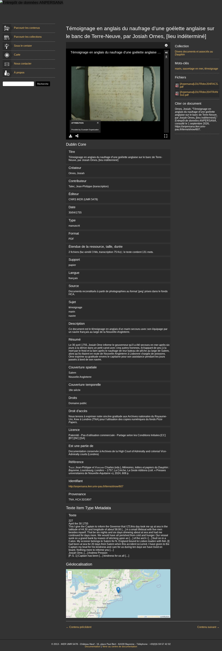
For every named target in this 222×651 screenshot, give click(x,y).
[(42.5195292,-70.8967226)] (118, 590)
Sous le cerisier (23, 45)
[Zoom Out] (77, 57)
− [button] (70, 577)
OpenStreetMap (153, 616)
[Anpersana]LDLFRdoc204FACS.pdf (199, 85)
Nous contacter (22, 63)
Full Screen (166, 136)
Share (77, 136)
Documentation (92, 646)
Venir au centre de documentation (119, 646)
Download (70, 136)
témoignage (211, 68)
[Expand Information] (166, 52)
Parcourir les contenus (27, 27)
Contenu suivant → (208, 627)
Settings (166, 45)
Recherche (42, 84)
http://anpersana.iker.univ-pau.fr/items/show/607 (96, 486)
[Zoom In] (71, 57)
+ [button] (70, 572)
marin (178, 68)
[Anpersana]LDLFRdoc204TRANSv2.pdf (199, 93)
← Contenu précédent (78, 627)
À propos (19, 72)
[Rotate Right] (82, 57)
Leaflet (141, 616)
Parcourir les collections (28, 36)
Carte (17, 54)
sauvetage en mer (193, 68)
